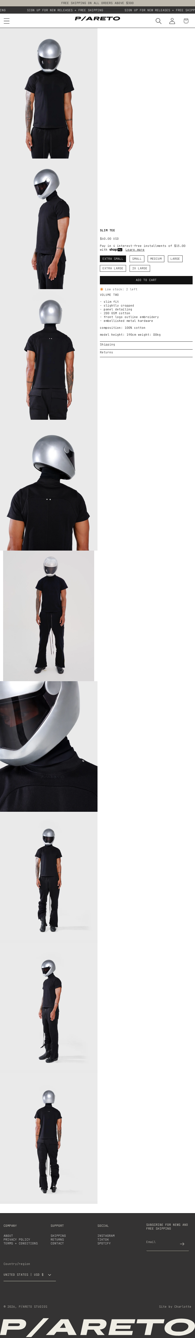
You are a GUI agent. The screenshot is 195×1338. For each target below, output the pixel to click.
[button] (159, 21)
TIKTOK (103, 1239)
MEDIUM (156, 259)
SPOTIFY (104, 1243)
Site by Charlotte (175, 1307)
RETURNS (57, 1239)
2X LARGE (139, 268)
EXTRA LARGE (112, 268)
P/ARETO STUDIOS (33, 1307)
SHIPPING (58, 1236)
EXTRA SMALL (112, 259)
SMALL (137, 259)
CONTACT (57, 1243)
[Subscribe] (182, 1244)
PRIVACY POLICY (17, 1239)
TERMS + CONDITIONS (21, 1243)
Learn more (135, 250)
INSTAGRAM (106, 1236)
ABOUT (8, 1236)
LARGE (175, 259)
